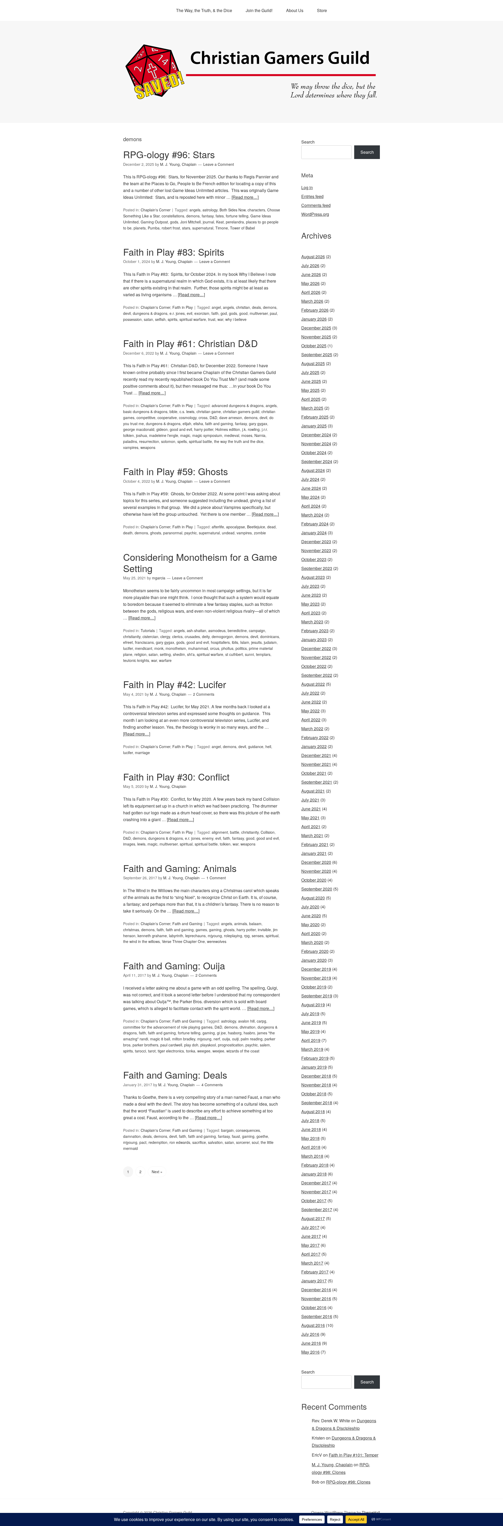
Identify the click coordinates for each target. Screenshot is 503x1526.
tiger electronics (171, 1050)
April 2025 (310, 399)
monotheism (176, 648)
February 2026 (315, 310)
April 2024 (310, 506)
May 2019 (310, 1031)
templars (263, 654)
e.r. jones (177, 313)
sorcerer (243, 1142)
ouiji (235, 1038)
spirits (172, 319)
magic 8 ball (160, 1038)
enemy (207, 838)
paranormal (172, 532)
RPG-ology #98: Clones (348, 1482)
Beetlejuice (256, 526)
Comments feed (316, 205)
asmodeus (217, 630)
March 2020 (312, 942)
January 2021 (314, 853)
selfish (160, 319)
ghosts (155, 532)
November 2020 (316, 871)
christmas (131, 929)
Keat (220, 221)
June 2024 (311, 488)
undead (228, 532)
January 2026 (314, 319)
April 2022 (310, 720)
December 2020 (316, 862)
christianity (131, 636)
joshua (141, 435)
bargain (227, 1130)
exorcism (201, 313)
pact (142, 1142)
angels (194, 209)
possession (132, 319)
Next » (157, 1171)
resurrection (149, 441)
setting (165, 654)
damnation (132, 1136)
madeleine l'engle (163, 435)
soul (255, 1142)
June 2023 (311, 595)
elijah (187, 423)
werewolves (216, 941)
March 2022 (312, 729)
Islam (244, 642)
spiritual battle (200, 441)
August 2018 (313, 1111)
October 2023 (313, 559)
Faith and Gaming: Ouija (174, 965)
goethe (262, 1136)
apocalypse (235, 526)
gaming (215, 929)
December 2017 (316, 1183)
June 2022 (311, 702)
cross (203, 417)
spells (182, 441)
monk (158, 648)
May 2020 (310, 924)
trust (211, 319)
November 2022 (316, 657)
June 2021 (311, 809)
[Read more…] (245, 197)
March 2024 (312, 515)
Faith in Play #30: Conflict (176, 776)
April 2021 (310, 827)
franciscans (144, 642)
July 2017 (310, 1227)
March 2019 (312, 1049)
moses (246, 435)
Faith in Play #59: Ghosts (175, 471)
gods (174, 221)
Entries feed (312, 196)
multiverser (259, 313)
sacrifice (199, 1142)
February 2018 (315, 1165)
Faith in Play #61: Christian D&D (190, 343)
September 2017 (316, 1209)
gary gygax (258, 423)
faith (214, 313)
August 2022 (313, 684)
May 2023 (310, 604)
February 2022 (315, 737)
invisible (264, 929)
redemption (158, 1142)
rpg (247, 935)
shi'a (191, 654)
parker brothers (145, 1044)
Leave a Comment (218, 164)
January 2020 (314, 960)
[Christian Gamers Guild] (251, 97)
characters (256, 209)
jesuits (256, 642)
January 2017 (314, 1281)
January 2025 (314, 426)
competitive (145, 417)
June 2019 (311, 1022)
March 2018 (312, 1156)
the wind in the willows (141, 941)
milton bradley (183, 1038)
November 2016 (316, 1299)
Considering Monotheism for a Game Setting (200, 562)
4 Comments (212, 1084)
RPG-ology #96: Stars (169, 154)
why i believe (236, 319)
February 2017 (315, 1272)
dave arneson (230, 417)
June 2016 (311, 1343)
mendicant (143, 648)
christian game (208, 411)
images (129, 844)
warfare (165, 660)
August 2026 (313, 257)
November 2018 (316, 1085)
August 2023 (313, 577)
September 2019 (316, 996)
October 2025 (313, 346)
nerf (217, 1038)
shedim (179, 654)
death (128, 532)
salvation (215, 1142)
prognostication (230, 1044)
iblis (235, 642)
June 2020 (311, 916)
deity (206, 636)
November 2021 (316, 764)
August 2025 (313, 363)
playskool (208, 1044)
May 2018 (310, 1138)
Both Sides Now (232, 209)
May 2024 (310, 497)
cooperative (167, 417)
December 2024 (316, 435)
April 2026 (310, 292)
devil (127, 313)
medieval (231, 435)
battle (234, 832)
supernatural (202, 227)
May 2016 (310, 1352)
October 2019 (313, 987)
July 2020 (310, 907)
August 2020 (313, 898)
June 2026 (311, 274)
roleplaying (233, 935)
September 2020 (316, 889)
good (243, 313)
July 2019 (310, 1014)
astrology (210, 209)
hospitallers (220, 642)
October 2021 (313, 773)
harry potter (203, 429)
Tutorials (148, 630)
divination (247, 1027)
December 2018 (316, 1076)
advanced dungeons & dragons (238, 405)
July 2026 (310, 265)
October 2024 (313, 452)
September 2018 (316, 1103)
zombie (260, 532)
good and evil (181, 429)
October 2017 (313, 1201)
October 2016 (313, 1307)
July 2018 (310, 1120)
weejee (218, 1050)
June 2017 (311, 1236)
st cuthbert (234, 654)
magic (185, 435)
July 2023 (310, 586)
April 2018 (310, 1147)
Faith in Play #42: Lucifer (174, 684)
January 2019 (314, 1067)
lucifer (128, 648)
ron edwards (180, 1142)
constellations (173, 215)
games (201, 929)
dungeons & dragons (150, 313)
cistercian (150, 636)
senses (258, 935)
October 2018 (313, 1094)
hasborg (235, 1032)
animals (240, 923)
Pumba (154, 227)
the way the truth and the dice (238, 441)
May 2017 (310, 1245)
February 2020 (315, 951)
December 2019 (316, 969)
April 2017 (310, 1254)
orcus (214, 648)
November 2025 (316, 337)
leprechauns (195, 935)
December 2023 (316, 542)
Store (322, 10)
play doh (191, 1044)
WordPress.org (315, 214)
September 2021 (316, 782)
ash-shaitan (196, 630)
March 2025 (312, 408)
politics (241, 648)
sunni (249, 654)
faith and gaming (219, 423)
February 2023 (315, 631)
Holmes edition (227, 429)
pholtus (227, 648)
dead (271, 526)
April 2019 (310, 1040)
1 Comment (216, 877)
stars (186, 227)
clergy (165, 636)
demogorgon (222, 636)
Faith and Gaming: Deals (175, 1074)
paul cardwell (171, 1044)
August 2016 (313, 1325)
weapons (147, 447)
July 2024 (310, 479)
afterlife (218, 526)
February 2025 (315, 417)
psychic (190, 532)
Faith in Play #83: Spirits (173, 251)
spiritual (186, 844)
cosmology (187, 417)
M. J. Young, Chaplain (332, 1465)
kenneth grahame (152, 935)
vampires (130, 447)
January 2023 (314, 639)
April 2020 (310, 933)
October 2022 (313, 666)
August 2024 (313, 470)
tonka (190, 1050)
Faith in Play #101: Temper (353, 1455)
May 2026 (310, 283)
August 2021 (313, 791)
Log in (307, 187)
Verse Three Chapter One (183, 941)
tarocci (140, 1050)
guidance (255, 746)
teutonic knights (136, 660)
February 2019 (315, 1058)
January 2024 (314, 533)
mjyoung (215, 935)
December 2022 (316, 648)
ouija (226, 1038)
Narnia (259, 435)
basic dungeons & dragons (145, 411)
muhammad (198, 648)
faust (236, 1136)
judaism (270, 642)
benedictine (237, 630)
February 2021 (315, 844)
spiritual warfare (192, 319)
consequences (248, 1130)
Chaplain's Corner (156, 209)
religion (140, 654)
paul (273, 313)
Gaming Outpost (154, 221)
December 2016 (316, 1290)
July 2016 (310, 1334)
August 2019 (313, 1005)
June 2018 (311, 1129)
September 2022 (316, 675)
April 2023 (310, 613)
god (224, 313)
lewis (141, 844)
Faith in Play (182, 307)
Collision (268, 832)
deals (256, 307)
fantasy (208, 215)
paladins (130, 441)
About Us (294, 10)
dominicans (269, 636)
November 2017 (316, 1192)
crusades (192, 636)
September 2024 (316, 461)
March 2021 (312, 835)
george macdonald (138, 429)
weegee (203, 1050)
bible (173, 411)
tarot (152, 1050)
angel (216, 307)
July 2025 (310, 372)
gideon (162, 429)
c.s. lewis (186, 411)
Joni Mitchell (190, 221)
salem (265, 1044)
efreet (128, 642)
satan (148, 319)
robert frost (171, 227)
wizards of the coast (242, 1050)
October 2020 (313, 880)
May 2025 (310, 390)
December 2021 (316, 755)
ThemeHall (371, 1512)
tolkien (225, 844)
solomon (168, 441)
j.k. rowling (251, 429)
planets (140, 227)
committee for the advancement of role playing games (167, 1027)
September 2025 (316, 355)
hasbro (249, 1032)
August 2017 (313, 1218)
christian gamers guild (241, 411)
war (220, 319)
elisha (198, 423)
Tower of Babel (242, 227)
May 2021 (310, 818)
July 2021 (310, 800)
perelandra (235, 221)
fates (220, 215)
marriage (142, 752)
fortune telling (237, 215)
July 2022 (310, 693)
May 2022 (310, 711)
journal (208, 221)
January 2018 (314, 1174)
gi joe (221, 1032)
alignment (220, 832)
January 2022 (314, 746)
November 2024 (316, 444)
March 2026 (312, 301)
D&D (213, 417)
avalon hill (246, 1021)
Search (308, 142)
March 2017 (312, 1263)
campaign (257, 630)
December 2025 (316, 328)
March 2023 (312, 622)
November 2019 (316, 978)
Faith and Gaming (187, 923)
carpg (261, 1021)
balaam (255, 923)
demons (193, 215)
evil (189, 313)
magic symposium (207, 435)
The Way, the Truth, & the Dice (204, 10)
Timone (221, 227)
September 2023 (316, 568)
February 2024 (315, 524)
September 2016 (316, 1316)
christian (243, 307)
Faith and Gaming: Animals (180, 868)
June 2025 (311, 381)
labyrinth (176, 935)
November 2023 (316, 550)
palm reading (252, 1038)
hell (268, 746)
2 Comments (203, 694)
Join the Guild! (259, 10)
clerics (177, 636)
